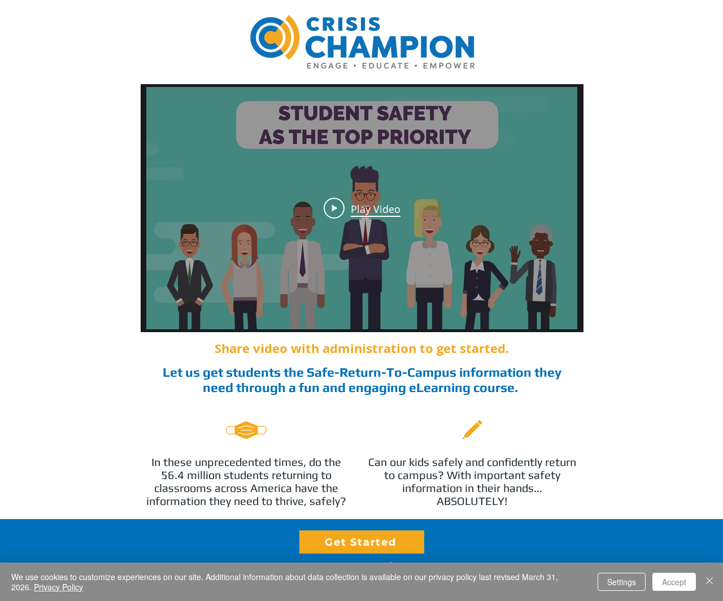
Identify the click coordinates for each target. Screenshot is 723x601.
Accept (674, 581)
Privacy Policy (58, 587)
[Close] (709, 582)
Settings (621, 581)
